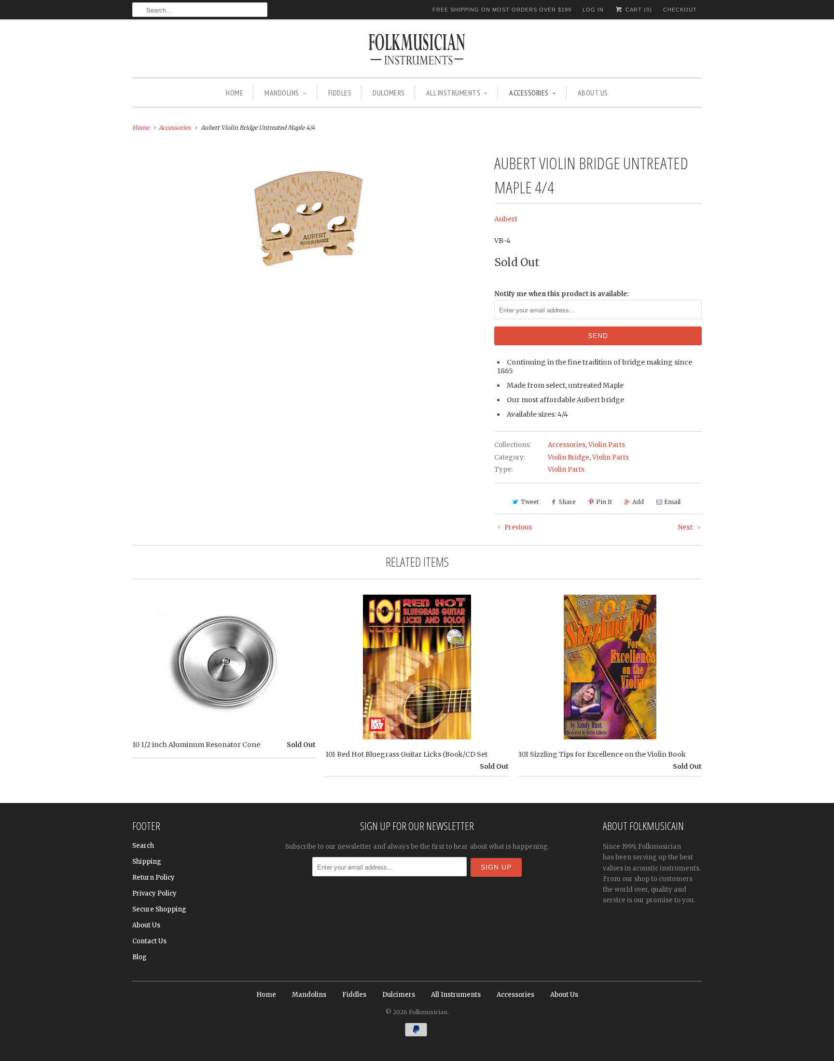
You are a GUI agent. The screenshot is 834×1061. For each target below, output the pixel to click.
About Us (593, 92)
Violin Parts (606, 445)
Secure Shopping (159, 909)
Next (686, 527)
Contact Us (149, 941)
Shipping (146, 861)
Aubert (505, 219)
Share (567, 501)
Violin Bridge (568, 457)
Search (143, 846)
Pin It (604, 501)
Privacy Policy (154, 893)
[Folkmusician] (417, 51)
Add (638, 501)
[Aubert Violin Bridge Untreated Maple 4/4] (308, 218)
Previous (517, 527)
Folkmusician (428, 1012)
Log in (593, 10)
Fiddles (340, 92)
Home (234, 92)
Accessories (529, 92)
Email (672, 501)
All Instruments (453, 92)
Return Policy (153, 877)
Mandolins (281, 92)
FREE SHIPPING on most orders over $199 (501, 10)
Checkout (680, 10)
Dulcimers (389, 92)
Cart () (638, 10)
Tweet (530, 501)
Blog (139, 957)
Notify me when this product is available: (561, 294)
